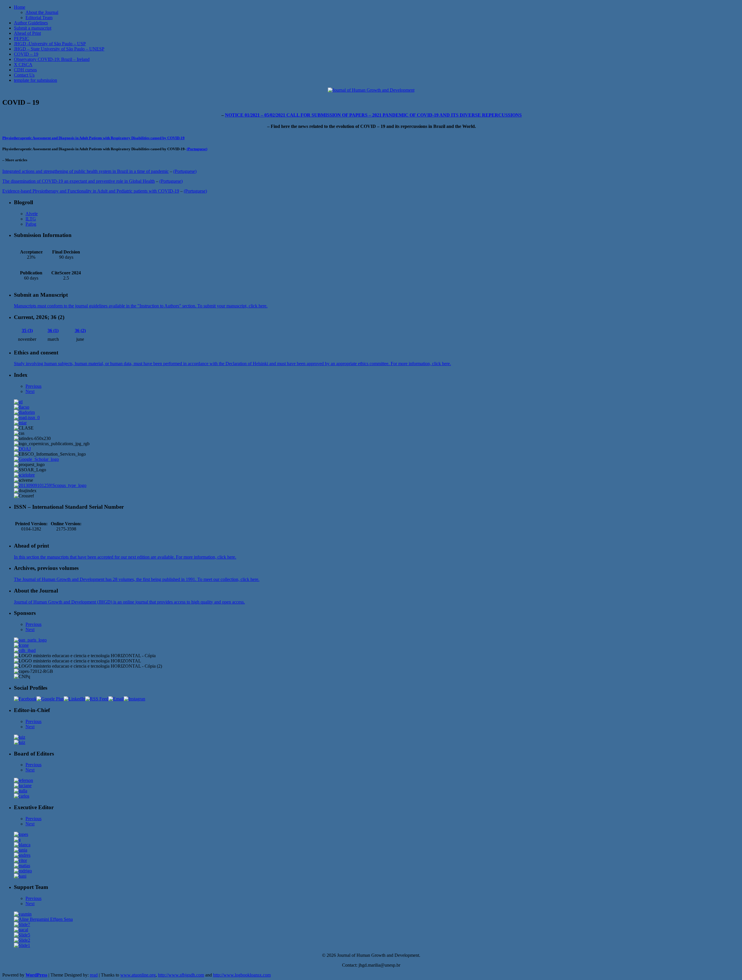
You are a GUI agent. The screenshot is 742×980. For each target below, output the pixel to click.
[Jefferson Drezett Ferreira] (23, 780)
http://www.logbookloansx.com (242, 974)
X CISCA (23, 64)
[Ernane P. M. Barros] (22, 934)
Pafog (31, 224)
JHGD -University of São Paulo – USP (50, 43)
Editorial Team (39, 17)
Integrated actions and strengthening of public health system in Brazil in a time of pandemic (85, 171)
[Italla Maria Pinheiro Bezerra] (20, 790)
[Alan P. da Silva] (17, 839)
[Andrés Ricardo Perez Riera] (22, 855)
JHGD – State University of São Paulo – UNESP (59, 48)
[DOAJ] (22, 448)
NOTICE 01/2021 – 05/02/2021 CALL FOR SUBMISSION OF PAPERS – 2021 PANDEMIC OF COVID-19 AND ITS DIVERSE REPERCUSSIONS (373, 115)
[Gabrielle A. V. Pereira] (22, 924)
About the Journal (42, 12)
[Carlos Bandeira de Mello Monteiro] (21, 796)
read (94, 974)
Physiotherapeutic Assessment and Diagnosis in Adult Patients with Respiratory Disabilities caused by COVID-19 (93, 138)
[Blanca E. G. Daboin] (22, 844)
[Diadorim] (24, 412)
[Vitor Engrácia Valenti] (20, 860)
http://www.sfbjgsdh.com (181, 974)
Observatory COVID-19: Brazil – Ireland (52, 59)
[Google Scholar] (36, 459)
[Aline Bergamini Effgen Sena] (43, 919)
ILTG (31, 218)
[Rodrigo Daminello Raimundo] (23, 870)
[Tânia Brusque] (20, 849)
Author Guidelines (31, 22)
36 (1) (53, 330)
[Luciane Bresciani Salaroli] (23, 785)
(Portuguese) (197, 149)
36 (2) (80, 330)
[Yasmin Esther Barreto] (23, 914)
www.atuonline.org (138, 974)
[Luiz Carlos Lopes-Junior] (21, 834)
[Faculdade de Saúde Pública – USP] (25, 650)
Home (19, 7)
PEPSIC (21, 38)
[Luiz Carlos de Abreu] (19, 737)
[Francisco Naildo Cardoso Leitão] (21, 929)
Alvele (32, 213)
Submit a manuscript (32, 28)
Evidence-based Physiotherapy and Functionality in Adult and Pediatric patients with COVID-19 (90, 191)
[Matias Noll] (22, 865)
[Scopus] (50, 485)
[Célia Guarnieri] (22, 940)
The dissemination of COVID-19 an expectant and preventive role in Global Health (78, 181)
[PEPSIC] (24, 474)
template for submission (35, 80)
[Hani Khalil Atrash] (20, 876)
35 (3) (27, 330)
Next (30, 391)
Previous (33, 386)
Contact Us (24, 75)
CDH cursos (25, 69)
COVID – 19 (26, 54)
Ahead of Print (27, 33)
